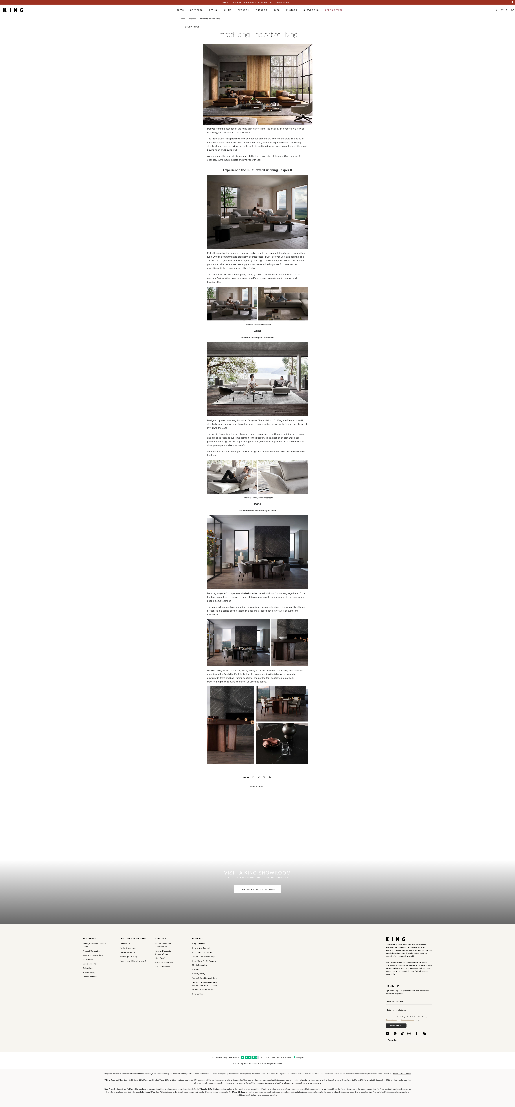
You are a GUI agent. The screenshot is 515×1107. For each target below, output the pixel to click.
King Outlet (197, 994)
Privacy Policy (391, 1020)
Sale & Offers (334, 10)
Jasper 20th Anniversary (203, 956)
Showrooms (311, 10)
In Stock (291, 10)
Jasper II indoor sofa (262, 325)
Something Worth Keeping (204, 961)
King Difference (199, 944)
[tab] (97, 938)
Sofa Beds (196, 10)
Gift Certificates (162, 967)
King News (192, 19)
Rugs (277, 10)
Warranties (88, 959)
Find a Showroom (127, 948)
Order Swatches (90, 977)
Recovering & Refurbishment (133, 961)
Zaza (289, 420)
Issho (248, 593)
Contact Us (125, 944)
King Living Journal (201, 948)
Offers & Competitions (202, 989)
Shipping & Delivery (128, 956)
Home (183, 19)
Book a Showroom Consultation (163, 945)
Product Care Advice (92, 951)
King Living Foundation (202, 952)
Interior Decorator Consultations (163, 952)
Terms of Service (407, 1020)
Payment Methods (128, 952)
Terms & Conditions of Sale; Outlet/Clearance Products (204, 983)
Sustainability (89, 972)
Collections (88, 968)
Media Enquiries (199, 965)
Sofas (180, 10)
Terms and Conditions (265, 1083)
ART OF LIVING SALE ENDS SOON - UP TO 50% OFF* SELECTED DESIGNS (255, 2)
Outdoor (261, 10)
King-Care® (160, 958)
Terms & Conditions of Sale (204, 978)
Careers (196, 969)
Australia (392, 1040)
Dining (227, 10)
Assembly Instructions (93, 955)
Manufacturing (89, 964)
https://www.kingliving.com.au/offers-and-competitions (298, 1083)
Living (213, 10)
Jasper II (273, 253)
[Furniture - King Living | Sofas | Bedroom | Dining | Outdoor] (13, 10)
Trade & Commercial (164, 962)
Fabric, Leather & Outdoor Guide (94, 945)
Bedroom (243, 10)
